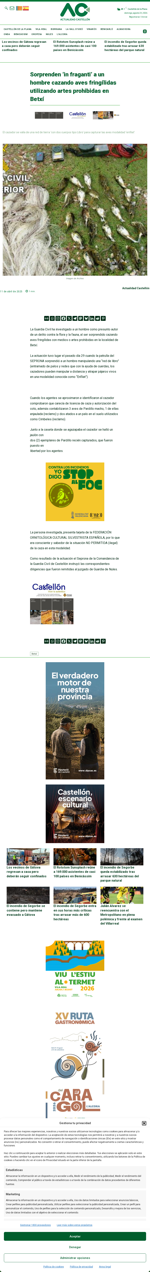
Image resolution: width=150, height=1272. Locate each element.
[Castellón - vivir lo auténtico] (75, 118)
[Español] (26, 8)
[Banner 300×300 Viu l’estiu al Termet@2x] (75, 970)
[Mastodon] (80, 318)
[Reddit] (97, 318)
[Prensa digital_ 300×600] (75, 1066)
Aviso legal (105, 1266)
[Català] (19, 8)
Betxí (34, 653)
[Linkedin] (91, 318)
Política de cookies (53, 1266)
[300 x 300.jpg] (51, 623)
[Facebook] (63, 318)
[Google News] (46, 318)
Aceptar (75, 1236)
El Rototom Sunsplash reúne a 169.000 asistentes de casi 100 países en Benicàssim (74, 46)
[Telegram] (74, 318)
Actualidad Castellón (135, 288)
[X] (69, 318)
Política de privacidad (81, 1266)
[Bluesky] (86, 318)
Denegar (75, 1247)
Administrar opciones (75, 1258)
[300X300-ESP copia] (75, 520)
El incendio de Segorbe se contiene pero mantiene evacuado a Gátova (26, 910)
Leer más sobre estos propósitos (74, 1225)
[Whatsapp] (52, 318)
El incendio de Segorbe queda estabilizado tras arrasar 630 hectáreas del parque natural (125, 46)
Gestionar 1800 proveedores (35, 1225)
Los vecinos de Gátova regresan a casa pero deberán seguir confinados (24, 46)
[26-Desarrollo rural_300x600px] (75, 778)
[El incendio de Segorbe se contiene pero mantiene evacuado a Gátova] (28, 895)
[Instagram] (57, 318)
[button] (144, 1123)
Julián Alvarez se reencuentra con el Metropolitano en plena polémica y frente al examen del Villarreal (121, 914)
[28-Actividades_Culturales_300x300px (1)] (75, 842)
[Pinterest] (103, 318)
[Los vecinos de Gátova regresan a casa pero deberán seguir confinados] (28, 856)
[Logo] (75, 12)
